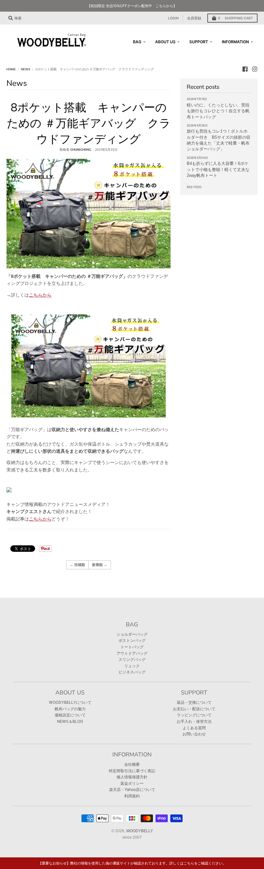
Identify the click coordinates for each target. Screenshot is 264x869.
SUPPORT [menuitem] (198, 41)
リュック (132, 665)
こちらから (40, 295)
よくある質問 (194, 727)
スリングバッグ (132, 659)
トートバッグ (132, 646)
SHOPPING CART (235, 18)
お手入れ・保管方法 (194, 721)
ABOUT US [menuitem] (165, 41)
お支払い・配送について (194, 708)
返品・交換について (194, 702)
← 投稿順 (77, 565)
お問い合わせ (194, 734)
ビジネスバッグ (132, 672)
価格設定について (70, 714)
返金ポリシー (132, 783)
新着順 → (99, 565)
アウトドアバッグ (132, 653)
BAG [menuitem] (137, 41)
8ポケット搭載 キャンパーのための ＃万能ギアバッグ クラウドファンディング (89, 123)
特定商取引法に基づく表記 (132, 770)
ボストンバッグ (132, 640)
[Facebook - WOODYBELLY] (245, 69)
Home (11, 69)
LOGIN (173, 18)
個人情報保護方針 (132, 776)
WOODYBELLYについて (70, 702)
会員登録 (194, 18)
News (25, 69)
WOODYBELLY (139, 831)
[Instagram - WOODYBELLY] (255, 69)
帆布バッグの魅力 (70, 708)
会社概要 (132, 764)
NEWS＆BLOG (70, 721)
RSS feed (194, 187)
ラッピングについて (194, 714)
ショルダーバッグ (132, 634)
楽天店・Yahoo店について (132, 789)
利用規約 (132, 795)
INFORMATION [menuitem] (235, 41)
